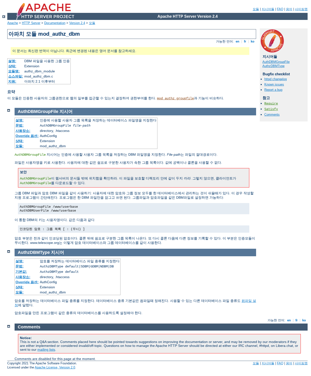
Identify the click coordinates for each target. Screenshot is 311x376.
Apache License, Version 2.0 (55, 367)
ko (252, 41)
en (237, 41)
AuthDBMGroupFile (276, 62)
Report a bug (273, 90)
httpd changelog (275, 79)
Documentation (54, 23)
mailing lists (46, 349)
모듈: (20, 146)
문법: (20, 125)
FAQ (280, 9)
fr (245, 41)
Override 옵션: (27, 136)
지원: (12, 81)
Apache (12, 23)
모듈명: (14, 71)
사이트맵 (301, 9)
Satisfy (271, 109)
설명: (12, 61)
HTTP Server (31, 23)
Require (271, 103)
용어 (289, 9)
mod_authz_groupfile (175, 98)
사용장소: (23, 131)
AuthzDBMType (273, 66)
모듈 (256, 9)
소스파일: (15, 76)
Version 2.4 (77, 23)
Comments (272, 114)
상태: (12, 66)
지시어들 (268, 9)
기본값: (21, 271)
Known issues (274, 84)
